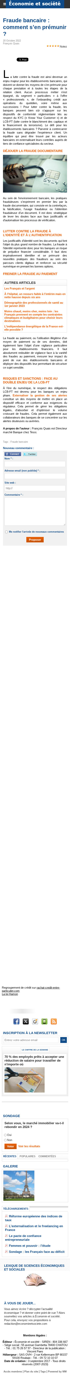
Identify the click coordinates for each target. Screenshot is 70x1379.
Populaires (27, 1156)
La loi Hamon (10, 994)
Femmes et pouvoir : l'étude (29, 1246)
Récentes (9, 1156)
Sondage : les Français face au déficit (37, 1252)
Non (9, 1140)
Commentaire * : (13, 494)
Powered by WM (57, 1371)
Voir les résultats (29, 1146)
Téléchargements (15, 1208)
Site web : (10, 482)
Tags (43, 1371)
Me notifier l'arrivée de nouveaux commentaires (36, 531)
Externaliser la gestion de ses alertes (40, 395)
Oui (9, 1135)
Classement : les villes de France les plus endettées (19, 1196)
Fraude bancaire (19, 441)
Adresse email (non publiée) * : (22, 470)
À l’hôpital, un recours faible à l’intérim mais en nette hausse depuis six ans (35, 295)
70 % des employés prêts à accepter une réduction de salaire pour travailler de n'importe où (34, 1060)
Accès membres (13, 1371)
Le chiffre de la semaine (35, 1050)
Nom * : (8, 458)
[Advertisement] (33, 587)
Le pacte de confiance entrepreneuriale (23, 1238)
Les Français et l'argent (19, 288)
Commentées (47, 1156)
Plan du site (31, 1371)
